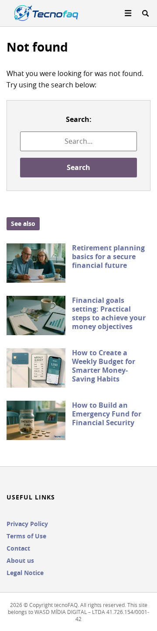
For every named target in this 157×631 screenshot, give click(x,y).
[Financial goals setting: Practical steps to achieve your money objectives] (36, 315)
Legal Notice (25, 573)
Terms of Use (26, 536)
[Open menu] (128, 13)
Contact (18, 548)
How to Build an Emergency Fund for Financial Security (106, 413)
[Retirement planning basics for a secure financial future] (36, 263)
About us (20, 560)
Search (78, 167)
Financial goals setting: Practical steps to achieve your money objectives (109, 313)
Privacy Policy (27, 524)
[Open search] (145, 13)
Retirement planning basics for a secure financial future (108, 256)
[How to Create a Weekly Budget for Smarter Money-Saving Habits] (36, 368)
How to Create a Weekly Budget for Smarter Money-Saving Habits (103, 366)
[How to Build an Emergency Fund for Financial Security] (36, 420)
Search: (79, 119)
